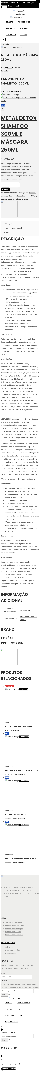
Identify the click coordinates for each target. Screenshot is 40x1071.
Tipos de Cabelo (25, 22)
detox (3, 199)
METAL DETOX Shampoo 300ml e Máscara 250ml (19, 133)
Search (4, 995)
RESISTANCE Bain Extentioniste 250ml (21, 858)
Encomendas (10, 953)
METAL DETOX (25, 610)
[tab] (20, 223)
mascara (10, 199)
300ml (33, 196)
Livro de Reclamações (14, 935)
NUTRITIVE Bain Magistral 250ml (19, 726)
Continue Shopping (8, 1068)
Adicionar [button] (25, 737)
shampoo (24, 199)
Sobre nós (9, 947)
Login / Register (11, 1022)
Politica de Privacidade (14, 926)
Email (4, 973)
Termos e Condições (13, 922)
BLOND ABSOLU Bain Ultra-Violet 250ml (22, 770)
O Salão (23, 35)
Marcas (9, 22)
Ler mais (24, 689)
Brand (6, 232)
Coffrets (24, 28)
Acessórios (11, 35)
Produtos (10, 28)
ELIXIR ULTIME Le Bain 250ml (16, 814)
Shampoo (13, 196)
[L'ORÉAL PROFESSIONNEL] (9, 216)
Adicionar (6, 189)
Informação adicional (13, 228)
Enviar (4, 980)
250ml (28, 196)
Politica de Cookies (13, 932)
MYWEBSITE (34, 987)
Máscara (4, 196)
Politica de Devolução (14, 929)
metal (17, 199)
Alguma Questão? (12, 950)
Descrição (8, 223)
